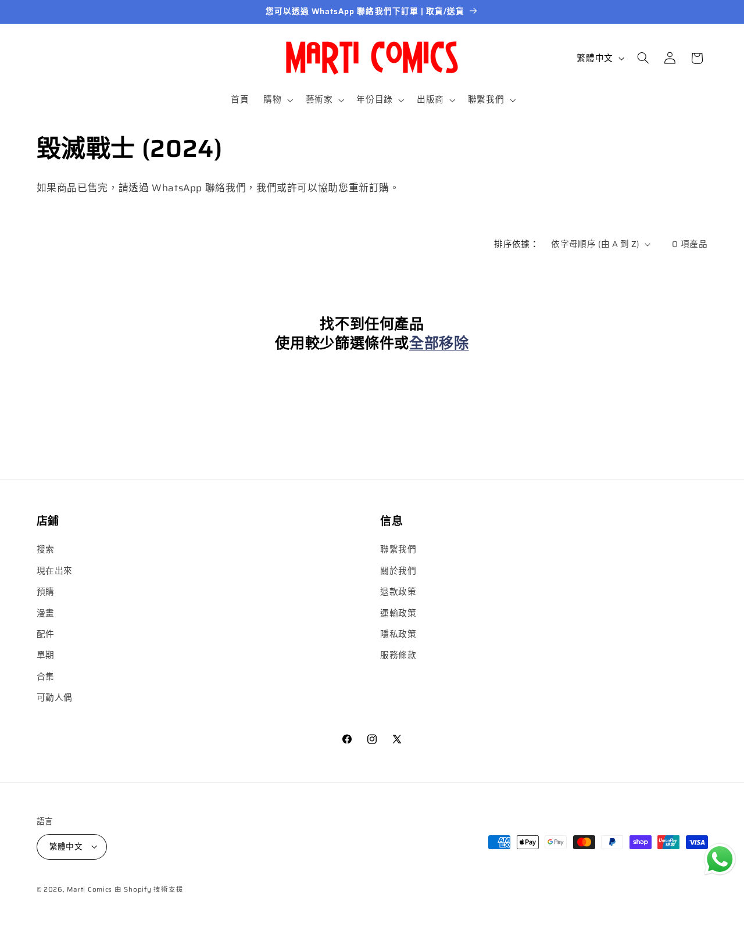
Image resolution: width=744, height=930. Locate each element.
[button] (277, 100)
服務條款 (398, 655)
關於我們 (398, 570)
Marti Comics (89, 889)
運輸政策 (398, 613)
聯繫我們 (398, 549)
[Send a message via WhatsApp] (720, 859)
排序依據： (516, 244)
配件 (46, 634)
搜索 (46, 549)
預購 (46, 592)
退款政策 (398, 592)
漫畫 (46, 613)
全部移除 (439, 343)
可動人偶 (55, 697)
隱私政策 (398, 634)
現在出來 (55, 570)
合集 (46, 676)
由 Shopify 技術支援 (149, 889)
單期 (46, 655)
